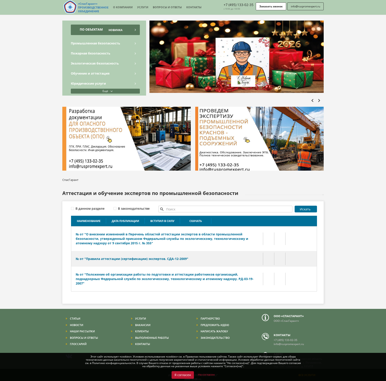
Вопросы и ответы (167, 7)
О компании (123, 7)
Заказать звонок (271, 6)
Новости (76, 325)
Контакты (193, 7)
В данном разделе (90, 208)
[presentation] (313, 26)
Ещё (105, 91)
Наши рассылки (82, 331)
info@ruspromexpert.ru (305, 6)
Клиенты (141, 331)
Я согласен (182, 375)
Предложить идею (214, 325)
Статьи (74, 318)
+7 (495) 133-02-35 (239, 4)
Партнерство (210, 318)
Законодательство (215, 338)
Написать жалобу (214, 331)
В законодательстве (134, 208)
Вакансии (142, 325)
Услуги (142, 7)
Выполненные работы (151, 338)
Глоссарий (78, 344)
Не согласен (206, 375)
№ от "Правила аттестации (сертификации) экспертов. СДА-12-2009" (132, 259)
